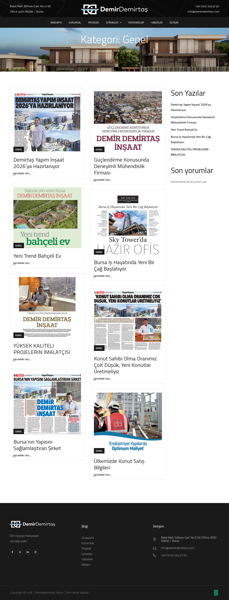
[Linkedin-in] (27, 552)
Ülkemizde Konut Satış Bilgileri (119, 464)
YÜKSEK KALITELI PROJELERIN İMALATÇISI (41, 348)
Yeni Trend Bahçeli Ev (37, 256)
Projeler (93, 22)
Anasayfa (56, 22)
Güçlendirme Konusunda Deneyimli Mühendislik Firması (121, 166)
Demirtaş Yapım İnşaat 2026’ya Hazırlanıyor (38, 163)
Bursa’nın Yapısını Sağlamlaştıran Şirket (37, 445)
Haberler (157, 22)
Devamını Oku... (22, 173)
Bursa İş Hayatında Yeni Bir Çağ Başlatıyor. (124, 265)
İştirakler (112, 22)
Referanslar (136, 22)
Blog (117, 51)
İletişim (174, 22)
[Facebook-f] (12, 552)
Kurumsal (75, 22)
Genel (18, 149)
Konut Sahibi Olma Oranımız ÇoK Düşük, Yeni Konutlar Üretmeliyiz (125, 364)
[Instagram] (35, 552)
